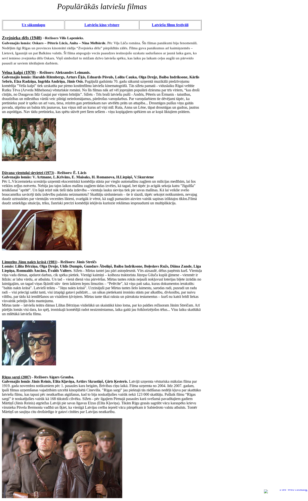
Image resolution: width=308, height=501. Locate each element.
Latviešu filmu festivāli (170, 25)
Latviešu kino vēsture (101, 25)
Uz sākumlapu (33, 25)
